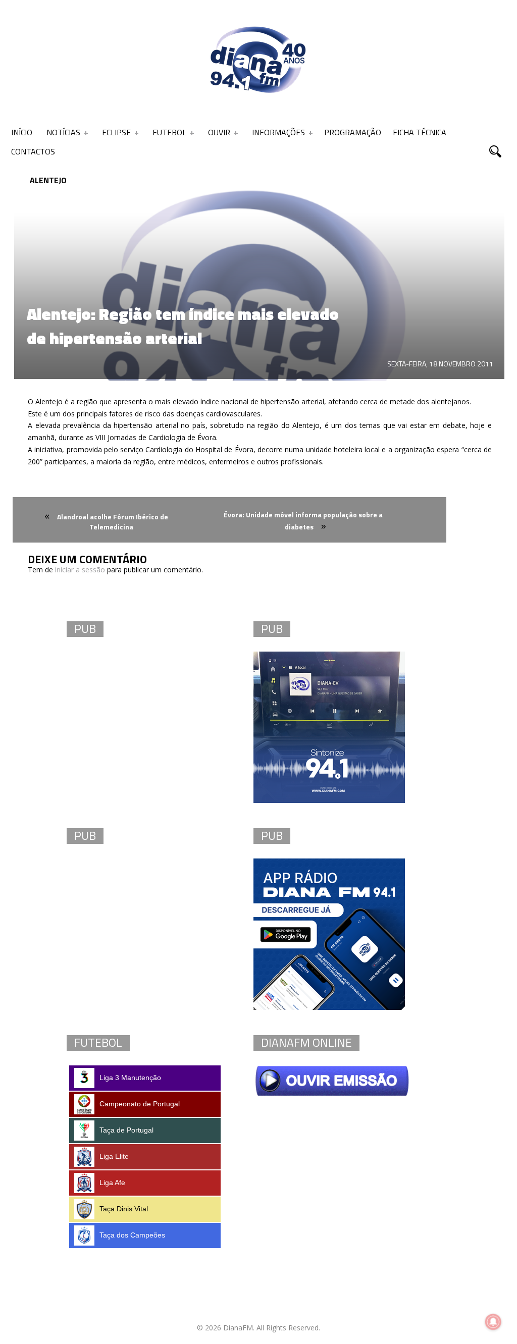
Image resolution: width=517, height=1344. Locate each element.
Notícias (63, 132)
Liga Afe (112, 1182)
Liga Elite (114, 1156)
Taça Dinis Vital (123, 1209)
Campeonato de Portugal (139, 1104)
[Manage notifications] (493, 1322)
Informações (278, 132)
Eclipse (116, 132)
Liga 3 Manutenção (130, 1077)
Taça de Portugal (126, 1130)
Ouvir (219, 132)
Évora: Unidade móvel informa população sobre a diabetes (303, 520)
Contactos (33, 151)
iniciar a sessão (80, 569)
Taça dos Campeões (132, 1235)
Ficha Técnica (419, 132)
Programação (352, 132)
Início (21, 132)
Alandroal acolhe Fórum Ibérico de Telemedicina (112, 521)
